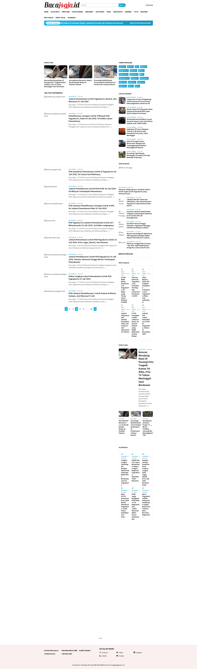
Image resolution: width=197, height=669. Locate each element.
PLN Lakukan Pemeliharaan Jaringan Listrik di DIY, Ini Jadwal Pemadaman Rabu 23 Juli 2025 (91, 207)
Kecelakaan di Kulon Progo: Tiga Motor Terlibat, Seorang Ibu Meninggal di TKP (148, 428)
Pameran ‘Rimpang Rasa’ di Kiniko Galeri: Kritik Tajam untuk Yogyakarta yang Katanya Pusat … (134, 192)
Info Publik (72, 96)
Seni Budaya (124, 163)
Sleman (130, 86)
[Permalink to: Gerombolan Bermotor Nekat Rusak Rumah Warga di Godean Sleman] (80, 71)
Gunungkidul (144, 78)
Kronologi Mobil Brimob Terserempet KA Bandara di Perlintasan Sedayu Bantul (104, 82)
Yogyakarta (141, 82)
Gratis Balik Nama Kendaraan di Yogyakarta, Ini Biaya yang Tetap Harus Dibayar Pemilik (125, 289)
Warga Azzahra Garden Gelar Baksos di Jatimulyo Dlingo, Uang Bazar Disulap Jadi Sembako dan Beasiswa (60, 23)
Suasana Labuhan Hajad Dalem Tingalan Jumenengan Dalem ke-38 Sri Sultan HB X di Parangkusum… (139, 215)
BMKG (142, 74)
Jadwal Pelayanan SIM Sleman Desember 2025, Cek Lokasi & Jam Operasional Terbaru (125, 322)
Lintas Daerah (125, 93)
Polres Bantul (134, 74)
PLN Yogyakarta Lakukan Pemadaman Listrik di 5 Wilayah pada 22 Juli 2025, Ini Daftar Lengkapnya (91, 224)
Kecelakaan (131, 82)
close (100, 638)
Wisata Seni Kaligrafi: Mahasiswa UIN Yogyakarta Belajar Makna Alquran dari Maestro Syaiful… (139, 236)
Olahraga (123, 447)
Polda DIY (130, 66)
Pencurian (122, 66)
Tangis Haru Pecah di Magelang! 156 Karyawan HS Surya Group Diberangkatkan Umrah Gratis (139, 101)
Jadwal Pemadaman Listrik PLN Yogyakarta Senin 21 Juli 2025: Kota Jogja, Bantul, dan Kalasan (93, 241)
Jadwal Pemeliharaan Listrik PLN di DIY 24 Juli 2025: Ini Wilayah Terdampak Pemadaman (92, 190)
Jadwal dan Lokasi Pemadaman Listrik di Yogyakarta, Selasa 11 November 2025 (146, 323)
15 (91, 309)
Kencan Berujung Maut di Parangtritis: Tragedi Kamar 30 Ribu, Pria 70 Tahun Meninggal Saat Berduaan (55, 83)
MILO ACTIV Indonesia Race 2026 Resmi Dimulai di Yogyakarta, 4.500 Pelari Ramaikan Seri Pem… (125, 505)
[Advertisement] (98, 44)
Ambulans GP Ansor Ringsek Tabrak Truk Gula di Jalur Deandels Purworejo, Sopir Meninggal (137, 132)
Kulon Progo (122, 86)
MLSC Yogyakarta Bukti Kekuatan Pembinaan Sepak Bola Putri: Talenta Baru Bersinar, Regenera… (146, 505)
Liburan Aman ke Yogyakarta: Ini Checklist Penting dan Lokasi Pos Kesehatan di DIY (136, 286)
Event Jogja (122, 82)
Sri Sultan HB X (123, 74)
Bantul (137, 86)
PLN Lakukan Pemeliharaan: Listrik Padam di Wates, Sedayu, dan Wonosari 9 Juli (92, 294)
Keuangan (133, 70)
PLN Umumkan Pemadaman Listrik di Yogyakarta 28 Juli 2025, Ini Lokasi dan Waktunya (92, 172)
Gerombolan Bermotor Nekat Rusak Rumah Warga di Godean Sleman (80, 82)
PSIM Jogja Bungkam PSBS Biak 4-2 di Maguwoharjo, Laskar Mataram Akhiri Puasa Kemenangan (135, 506)
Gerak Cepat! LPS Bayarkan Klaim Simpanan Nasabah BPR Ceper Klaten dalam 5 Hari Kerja (139, 111)
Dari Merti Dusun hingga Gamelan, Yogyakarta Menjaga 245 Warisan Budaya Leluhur (138, 226)
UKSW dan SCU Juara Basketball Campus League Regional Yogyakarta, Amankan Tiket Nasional (136, 470)
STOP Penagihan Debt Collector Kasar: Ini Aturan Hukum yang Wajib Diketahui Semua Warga (135, 324)
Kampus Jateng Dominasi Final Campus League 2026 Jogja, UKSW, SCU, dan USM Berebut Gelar (145, 472)
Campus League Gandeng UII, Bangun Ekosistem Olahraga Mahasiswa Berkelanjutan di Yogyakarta (125, 472)
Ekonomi (141, 70)
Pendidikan (134, 78)
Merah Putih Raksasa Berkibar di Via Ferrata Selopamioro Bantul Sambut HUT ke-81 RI (141, 23)
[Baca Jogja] (62, 5)
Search (122, 5)
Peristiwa (48, 62)
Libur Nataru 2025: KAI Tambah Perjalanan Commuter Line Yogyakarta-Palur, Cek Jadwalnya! (146, 289)
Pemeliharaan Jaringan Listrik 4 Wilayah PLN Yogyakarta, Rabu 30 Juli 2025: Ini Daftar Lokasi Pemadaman (90, 119)
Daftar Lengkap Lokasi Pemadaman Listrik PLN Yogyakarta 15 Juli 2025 (90, 277)
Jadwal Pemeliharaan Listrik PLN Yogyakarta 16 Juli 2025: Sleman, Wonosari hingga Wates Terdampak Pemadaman (92, 259)
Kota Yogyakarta (124, 78)
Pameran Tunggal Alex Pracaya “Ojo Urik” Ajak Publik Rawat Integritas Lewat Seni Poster (139, 246)
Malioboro (143, 66)
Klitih (136, 66)
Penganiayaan (123, 70)
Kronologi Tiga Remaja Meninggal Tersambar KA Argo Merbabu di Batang (138, 155)
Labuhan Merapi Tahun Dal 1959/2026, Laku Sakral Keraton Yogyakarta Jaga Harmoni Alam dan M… (139, 202)
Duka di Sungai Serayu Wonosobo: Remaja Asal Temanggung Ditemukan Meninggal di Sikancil (136, 144)
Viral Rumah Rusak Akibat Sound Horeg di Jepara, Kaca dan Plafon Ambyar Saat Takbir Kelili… (140, 121)
